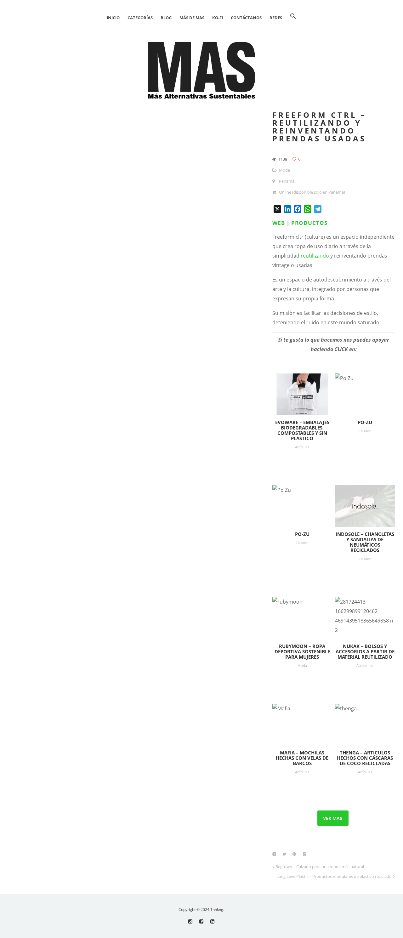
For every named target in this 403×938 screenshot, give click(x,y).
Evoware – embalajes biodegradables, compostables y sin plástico (302, 430)
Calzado (365, 431)
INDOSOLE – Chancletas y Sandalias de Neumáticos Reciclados (365, 542)
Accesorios (364, 665)
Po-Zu (365, 422)
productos (309, 222)
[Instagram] (190, 921)
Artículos (302, 447)
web (278, 222)
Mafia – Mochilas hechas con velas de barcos (302, 757)
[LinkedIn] (212, 921)
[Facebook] (201, 921)
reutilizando (315, 255)
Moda (284, 170)
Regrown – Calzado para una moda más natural (319, 866)
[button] (293, 17)
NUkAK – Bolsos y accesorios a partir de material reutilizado (365, 651)
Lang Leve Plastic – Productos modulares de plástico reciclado (334, 876)
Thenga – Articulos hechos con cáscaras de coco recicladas (365, 757)
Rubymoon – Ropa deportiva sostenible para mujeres (302, 651)
